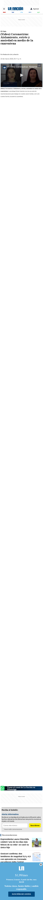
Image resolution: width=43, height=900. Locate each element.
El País (3, 31)
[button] (21, 75)
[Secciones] (4, 9)
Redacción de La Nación (11, 54)
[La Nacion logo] (15, 9)
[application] (21, 75)
